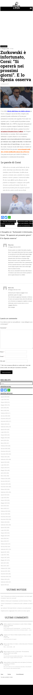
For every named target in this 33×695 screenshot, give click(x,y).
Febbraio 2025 (4, 445)
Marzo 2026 (3, 410)
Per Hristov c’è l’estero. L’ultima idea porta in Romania (20, 644)
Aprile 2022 (3, 538)
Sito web (2, 361)
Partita (9, 674)
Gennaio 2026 (4, 416)
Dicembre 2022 (4, 516)
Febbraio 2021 (4, 568)
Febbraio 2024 (4, 478)
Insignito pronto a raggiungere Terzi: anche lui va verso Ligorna (15, 610)
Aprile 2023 (3, 505)
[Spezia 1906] (16, 9)
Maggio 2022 (4, 535)
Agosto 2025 (4, 429)
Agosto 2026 (4, 396)
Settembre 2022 (4, 524)
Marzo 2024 (3, 475)
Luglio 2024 (3, 465)
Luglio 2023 (3, 497)
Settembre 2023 (4, 492)
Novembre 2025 (4, 421)
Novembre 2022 (4, 519)
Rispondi (30, 279)
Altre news (4, 46)
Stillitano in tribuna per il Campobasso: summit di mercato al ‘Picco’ (16, 601)
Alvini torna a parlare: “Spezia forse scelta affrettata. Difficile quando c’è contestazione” (25, 223)
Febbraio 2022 (4, 544)
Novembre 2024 (4, 454)
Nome (2, 352)
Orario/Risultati (20, 674)
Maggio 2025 (4, 437)
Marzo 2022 (3, 541)
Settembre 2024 (4, 459)
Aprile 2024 (3, 473)
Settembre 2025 (4, 426)
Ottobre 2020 (4, 579)
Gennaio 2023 (4, 514)
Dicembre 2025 (4, 418)
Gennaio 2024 (4, 481)
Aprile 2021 (3, 563)
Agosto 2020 (4, 584)
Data (2, 674)
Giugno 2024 (4, 467)
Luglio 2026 (3, 399)
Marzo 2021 (3, 565)
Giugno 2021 (4, 557)
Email (2, 356)
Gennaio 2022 (4, 546)
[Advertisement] (16, 27)
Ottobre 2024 (4, 456)
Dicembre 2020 (4, 573)
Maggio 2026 (4, 405)
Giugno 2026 (4, 402)
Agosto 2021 (4, 552)
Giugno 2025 (4, 435)
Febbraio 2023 (4, 511)
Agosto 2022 (4, 527)
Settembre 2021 (4, 549)
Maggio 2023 (4, 503)
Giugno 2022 (4, 533)
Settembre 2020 (4, 582)
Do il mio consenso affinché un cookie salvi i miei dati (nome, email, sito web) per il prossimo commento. (15, 366)
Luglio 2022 (3, 530)
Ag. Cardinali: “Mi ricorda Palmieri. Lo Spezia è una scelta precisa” (16, 608)
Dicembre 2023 (4, 484)
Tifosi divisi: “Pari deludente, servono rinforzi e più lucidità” (16, 652)
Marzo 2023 (3, 508)
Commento (3, 328)
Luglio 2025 (3, 432)
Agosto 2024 (4, 462)
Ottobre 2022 (4, 522)
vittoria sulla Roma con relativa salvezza (18, 111)
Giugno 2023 (4, 500)
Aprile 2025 (3, 440)
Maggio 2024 (4, 470)
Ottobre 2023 (4, 489)
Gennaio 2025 (4, 448)
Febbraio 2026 (4, 413)
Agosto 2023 (4, 494)
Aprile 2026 (3, 407)
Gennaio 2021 (4, 571)
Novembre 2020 (4, 576)
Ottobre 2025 (4, 424)
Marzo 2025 (3, 443)
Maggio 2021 (4, 560)
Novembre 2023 (4, 486)
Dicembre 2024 (4, 451)
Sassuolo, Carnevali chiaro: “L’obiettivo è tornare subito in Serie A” (8, 224)
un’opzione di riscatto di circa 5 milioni (12, 131)
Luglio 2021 (3, 554)
